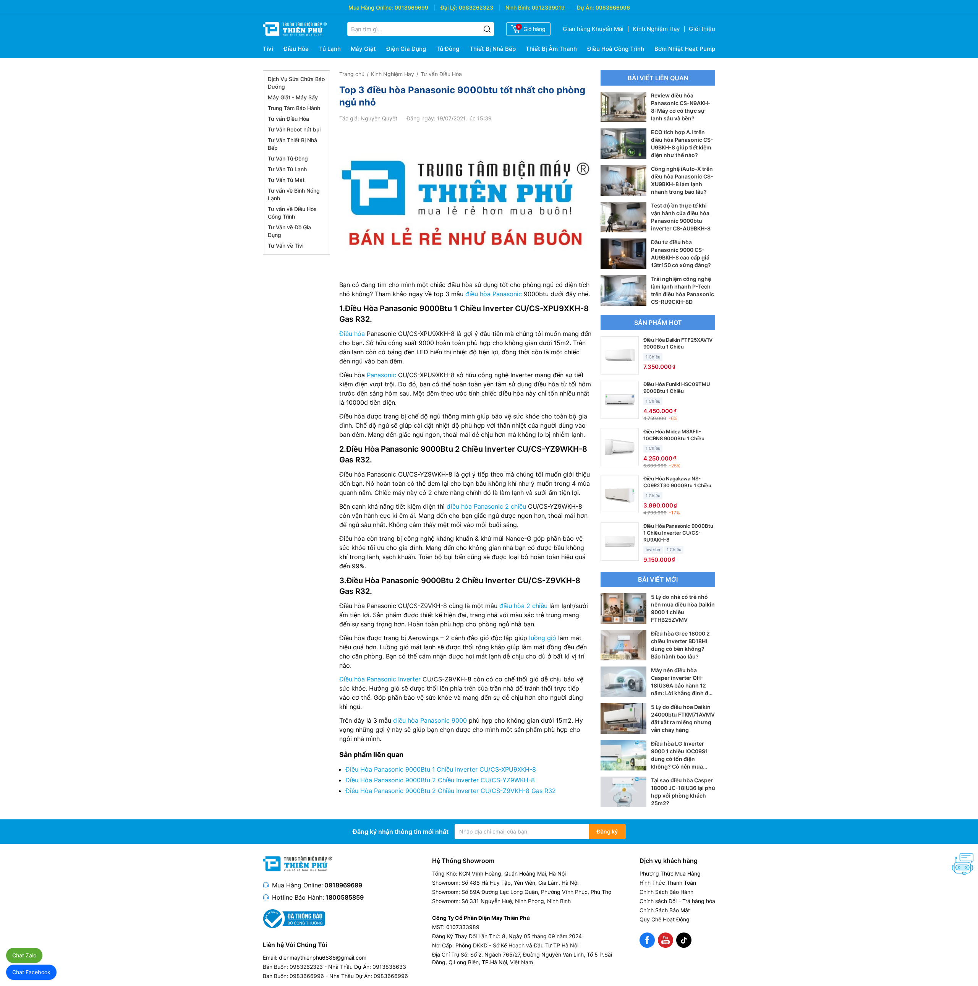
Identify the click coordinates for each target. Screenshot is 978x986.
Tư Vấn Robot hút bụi (294, 129)
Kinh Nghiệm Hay (656, 28)
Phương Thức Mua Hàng (670, 873)
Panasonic (381, 375)
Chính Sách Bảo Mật (665, 910)
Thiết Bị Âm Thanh (551, 48)
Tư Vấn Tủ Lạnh (287, 169)
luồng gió (542, 638)
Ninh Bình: (517, 7)
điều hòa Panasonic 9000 (430, 720)
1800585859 (344, 897)
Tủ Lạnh (330, 48)
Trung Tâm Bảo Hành (294, 108)
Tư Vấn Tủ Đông (288, 158)
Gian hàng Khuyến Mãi (593, 28)
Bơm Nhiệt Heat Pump (684, 48)
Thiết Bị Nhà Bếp (493, 48)
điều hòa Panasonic (493, 294)
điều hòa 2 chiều (523, 606)
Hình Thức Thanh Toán (668, 882)
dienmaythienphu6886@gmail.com (322, 957)
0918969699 (411, 7)
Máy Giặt (363, 48)
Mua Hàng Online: (370, 7)
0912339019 (548, 7)
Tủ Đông (447, 48)
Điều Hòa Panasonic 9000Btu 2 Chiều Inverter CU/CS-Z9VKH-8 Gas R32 (450, 791)
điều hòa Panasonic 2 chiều (486, 506)
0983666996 (613, 7)
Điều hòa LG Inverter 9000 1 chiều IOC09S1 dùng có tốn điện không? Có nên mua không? (679, 758)
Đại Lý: (448, 7)
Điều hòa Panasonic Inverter (380, 679)
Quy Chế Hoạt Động (665, 919)
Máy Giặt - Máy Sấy (293, 97)
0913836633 (389, 966)
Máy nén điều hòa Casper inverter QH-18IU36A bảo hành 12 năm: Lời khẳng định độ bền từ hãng (681, 685)
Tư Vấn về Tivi (285, 245)
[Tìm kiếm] (487, 29)
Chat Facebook (31, 972)
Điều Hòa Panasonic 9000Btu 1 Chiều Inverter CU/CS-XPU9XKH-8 (440, 769)
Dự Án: (585, 7)
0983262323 (476, 7)
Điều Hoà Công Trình (615, 48)
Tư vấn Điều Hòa (288, 118)
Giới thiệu (702, 28)
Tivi (268, 48)
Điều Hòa (296, 48)
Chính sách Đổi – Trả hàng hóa (677, 901)
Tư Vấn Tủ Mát (286, 180)
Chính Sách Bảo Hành (666, 892)
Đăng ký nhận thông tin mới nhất (401, 831)
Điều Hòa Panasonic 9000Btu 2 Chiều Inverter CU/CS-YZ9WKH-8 (440, 780)
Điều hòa (352, 333)
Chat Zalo (24, 955)
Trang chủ (351, 74)
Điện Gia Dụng (406, 48)
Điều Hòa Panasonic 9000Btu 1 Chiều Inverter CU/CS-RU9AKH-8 (678, 533)
